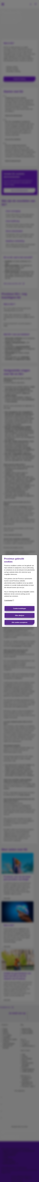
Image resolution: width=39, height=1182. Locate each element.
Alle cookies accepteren (19, 622)
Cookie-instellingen (19, 608)
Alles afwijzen (19, 615)
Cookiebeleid (8, 600)
